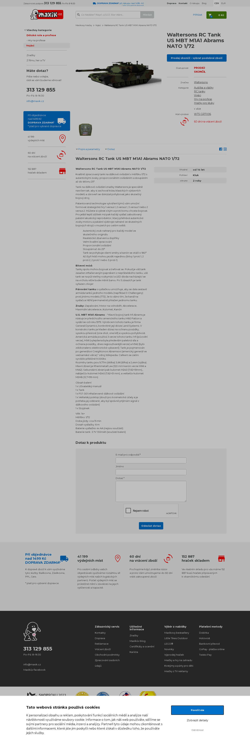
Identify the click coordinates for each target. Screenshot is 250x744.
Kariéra (134, 651)
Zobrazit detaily (197, 720)
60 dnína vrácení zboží (37, 154)
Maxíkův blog (137, 640)
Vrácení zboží (103, 649)
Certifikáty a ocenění (142, 646)
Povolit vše (197, 710)
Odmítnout (197, 730)
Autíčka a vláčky (203, 87)
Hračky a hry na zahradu (178, 660)
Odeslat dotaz (151, 525)
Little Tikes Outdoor (176, 638)
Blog (204, 3)
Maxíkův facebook (34, 669)
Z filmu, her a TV (36, 60)
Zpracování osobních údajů (107, 663)
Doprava (100, 638)
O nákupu (194, 3)
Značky (31, 55)
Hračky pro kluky (204, 103)
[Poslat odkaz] (225, 149)
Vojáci (30, 45)
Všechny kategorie (39, 30)
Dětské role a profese (41, 35)
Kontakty (100, 632)
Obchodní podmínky (107, 654)
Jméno (120, 466)
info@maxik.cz (35, 101)
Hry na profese (36, 40)
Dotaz (111, 149)
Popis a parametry (89, 149)
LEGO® (168, 643)
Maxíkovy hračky (84, 25)
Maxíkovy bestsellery (176, 632)
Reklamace (102, 643)
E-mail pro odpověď (127, 454)
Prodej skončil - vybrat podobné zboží (196, 57)
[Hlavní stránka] (46, 12)
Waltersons (201, 82)
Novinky (169, 649)
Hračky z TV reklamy (176, 671)
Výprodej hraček (174, 654)
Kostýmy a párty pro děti (178, 665)
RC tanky (199, 91)
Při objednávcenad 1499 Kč (44, 121)
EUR (223, 3)
